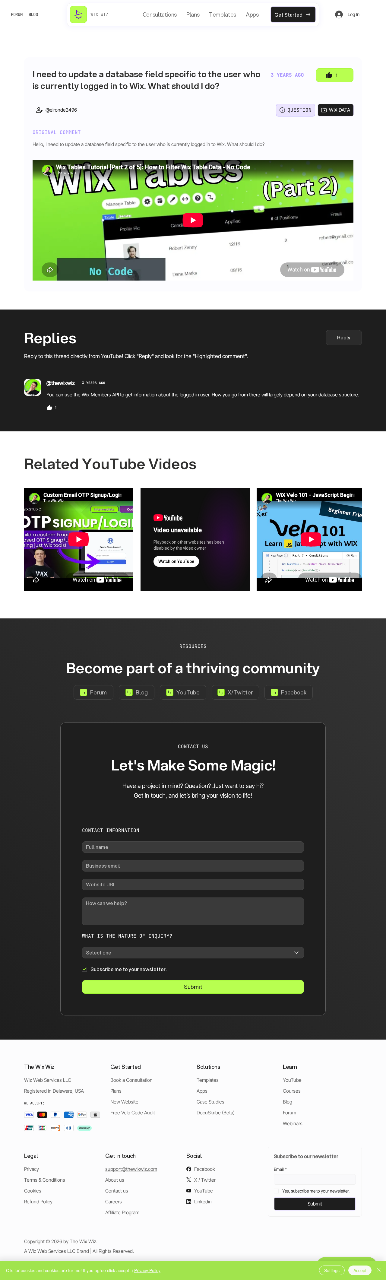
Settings (332, 1270)
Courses (292, 1091)
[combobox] (193, 952)
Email (280, 1169)
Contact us (116, 1191)
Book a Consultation (131, 1080)
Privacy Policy (147, 1270)
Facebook (204, 1169)
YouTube (292, 1080)
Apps (202, 1091)
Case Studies (210, 1102)
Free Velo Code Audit (132, 1113)
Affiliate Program (122, 1212)
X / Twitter (205, 1180)
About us (114, 1180)
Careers (113, 1202)
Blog (287, 1102)
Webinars (292, 1123)
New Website (124, 1102)
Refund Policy (38, 1202)
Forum (289, 1113)
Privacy (31, 1169)
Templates (208, 1080)
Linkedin (203, 1202)
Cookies (32, 1191)
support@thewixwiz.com (131, 1169)
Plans (116, 1091)
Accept (359, 1270)
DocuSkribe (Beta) (216, 1113)
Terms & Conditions (44, 1180)
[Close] (378, 1270)
